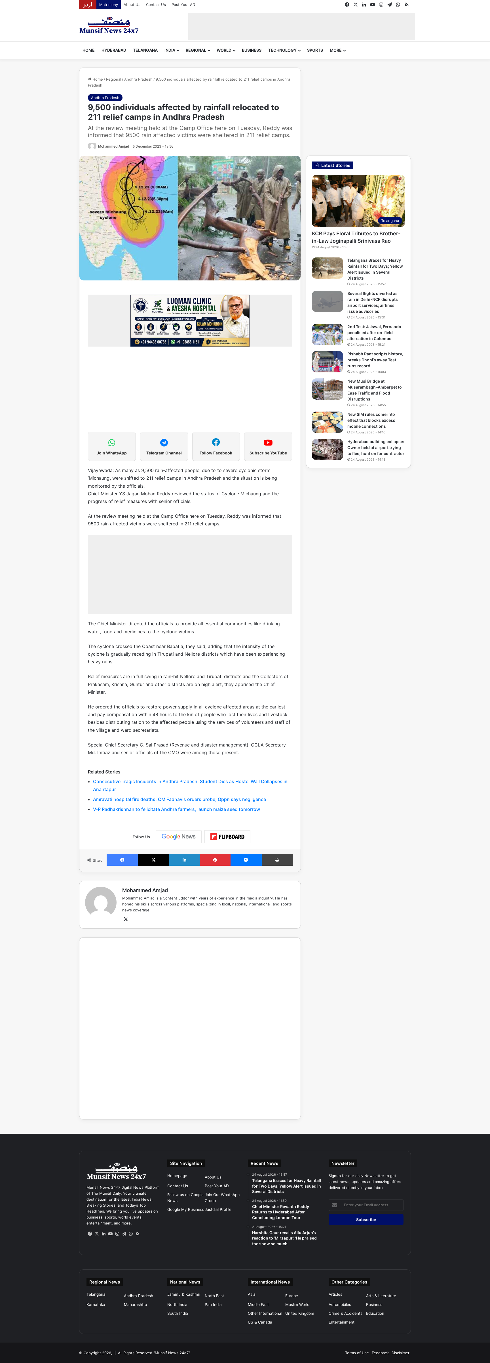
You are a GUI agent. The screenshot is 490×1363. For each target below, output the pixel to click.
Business (251, 50)
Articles (335, 1294)
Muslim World (297, 1304)
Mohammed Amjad (113, 146)
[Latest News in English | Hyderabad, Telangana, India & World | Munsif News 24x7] (109, 25)
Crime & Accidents (345, 1313)
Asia (251, 1294)
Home (89, 50)
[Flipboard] (227, 836)
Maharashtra (135, 1304)
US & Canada (260, 1322)
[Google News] (179, 837)
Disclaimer (400, 1353)
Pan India (213, 1304)
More (336, 50)
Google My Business (185, 1209)
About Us (132, 4)
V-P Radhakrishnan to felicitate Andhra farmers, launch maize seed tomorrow (176, 809)
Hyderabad (114, 50)
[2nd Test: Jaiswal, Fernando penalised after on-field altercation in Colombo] (327, 334)
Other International (265, 1313)
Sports (315, 50)
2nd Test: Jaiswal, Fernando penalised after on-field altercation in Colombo (374, 332)
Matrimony (108, 4)
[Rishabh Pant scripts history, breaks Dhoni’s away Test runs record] (327, 361)
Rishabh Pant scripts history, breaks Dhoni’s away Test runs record (375, 359)
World (224, 50)
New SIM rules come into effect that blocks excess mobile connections (371, 420)
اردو (87, 4)
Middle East (258, 1304)
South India (177, 1313)
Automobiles (340, 1304)
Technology (282, 50)
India (169, 50)
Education (375, 1313)
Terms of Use (357, 1353)
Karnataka (95, 1304)
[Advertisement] (301, 25)
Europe (291, 1295)
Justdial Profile (218, 1209)
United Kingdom (299, 1313)
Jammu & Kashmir (183, 1294)
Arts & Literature (381, 1295)
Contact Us (156, 4)
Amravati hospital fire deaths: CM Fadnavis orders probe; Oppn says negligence (179, 799)
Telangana (145, 50)
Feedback (380, 1353)
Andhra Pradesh (138, 79)
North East (214, 1295)
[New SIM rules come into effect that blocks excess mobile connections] (327, 422)
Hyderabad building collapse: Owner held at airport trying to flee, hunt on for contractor (375, 447)
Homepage (177, 1175)
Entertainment (341, 1322)
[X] (125, 919)
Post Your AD (183, 4)
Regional (196, 50)
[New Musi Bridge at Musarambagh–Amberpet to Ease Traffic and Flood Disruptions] (327, 389)
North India (177, 1304)
